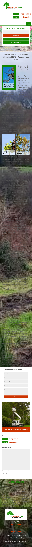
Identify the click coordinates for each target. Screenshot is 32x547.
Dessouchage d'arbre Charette (16, 487)
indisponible (25, 14)
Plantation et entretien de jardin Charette (5, 504)
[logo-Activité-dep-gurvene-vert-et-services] (12, 5)
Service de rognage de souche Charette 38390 (25, 489)
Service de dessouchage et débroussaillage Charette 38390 (15, 501)
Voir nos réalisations (16, 39)
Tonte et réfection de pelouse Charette (6, 488)
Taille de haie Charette (5, 493)
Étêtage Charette (16, 491)
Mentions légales (16, 544)
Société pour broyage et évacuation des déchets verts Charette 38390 (25, 498)
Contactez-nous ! (16, 42)
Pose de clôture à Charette (16, 495)
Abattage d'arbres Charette (6, 498)
